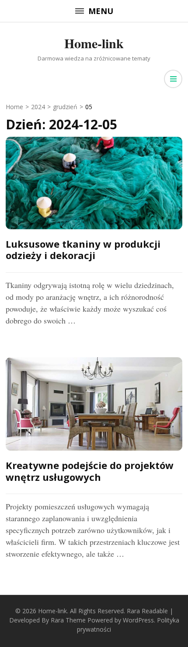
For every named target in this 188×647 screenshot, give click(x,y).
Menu (100, 11)
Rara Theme (68, 620)
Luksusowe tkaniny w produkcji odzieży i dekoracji (83, 249)
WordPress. (139, 620)
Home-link (94, 43)
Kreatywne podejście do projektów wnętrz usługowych (90, 471)
